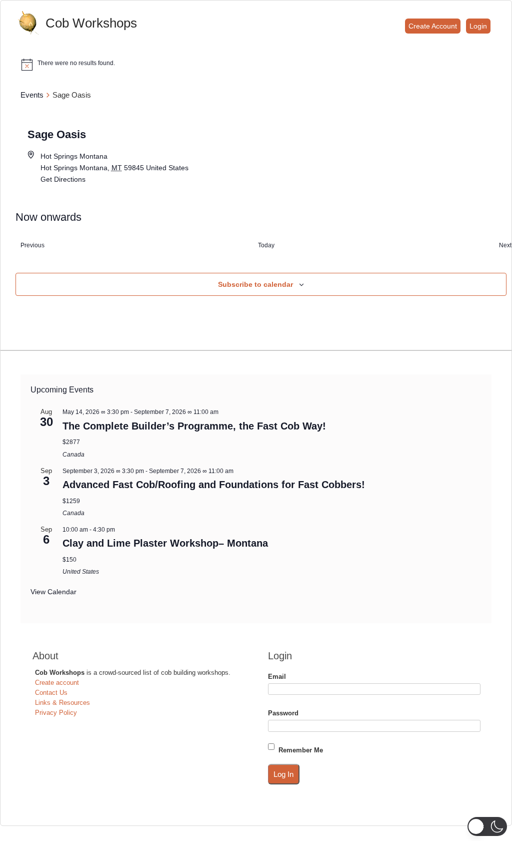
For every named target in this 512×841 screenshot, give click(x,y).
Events (32, 95)
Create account (57, 682)
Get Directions (63, 179)
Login (478, 26)
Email (277, 676)
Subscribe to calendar (255, 284)
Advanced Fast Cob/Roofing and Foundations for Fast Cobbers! (213, 484)
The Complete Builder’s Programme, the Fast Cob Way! (194, 426)
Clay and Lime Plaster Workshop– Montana (165, 543)
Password (283, 713)
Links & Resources (62, 702)
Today (266, 245)
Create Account (432, 26)
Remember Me (300, 750)
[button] (487, 826)
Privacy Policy (56, 712)
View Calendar (53, 592)
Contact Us (51, 692)
